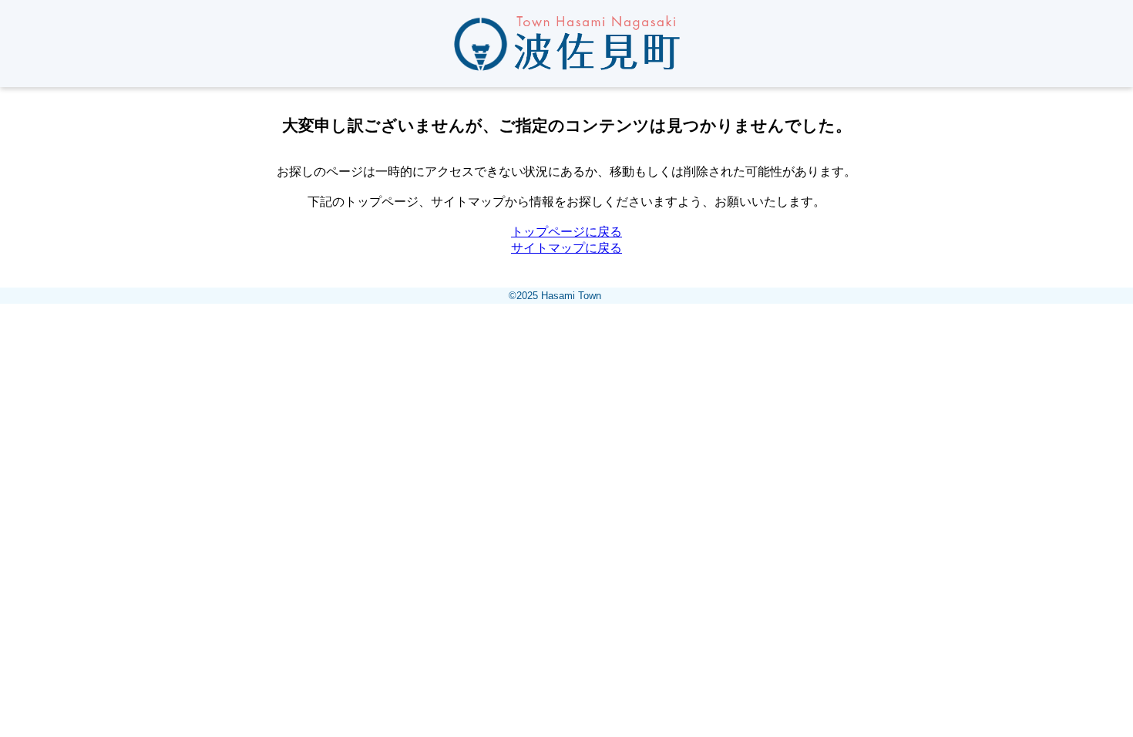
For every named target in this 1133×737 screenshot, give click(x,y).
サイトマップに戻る (566, 247)
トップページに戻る (566, 231)
